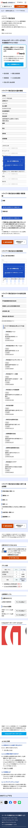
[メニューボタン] (25, 2)
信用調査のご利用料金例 (13, 584)
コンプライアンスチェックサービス (10, 820)
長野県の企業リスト (10, 10)
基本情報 (6, 73)
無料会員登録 (21, 6)
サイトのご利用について (14, 537)
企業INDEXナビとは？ (19, 242)
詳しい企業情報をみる (14, 64)
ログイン (21, 2)
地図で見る (5, 121)
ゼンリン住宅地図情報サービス (9, 824)
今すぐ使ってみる (14, 558)
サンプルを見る (20, 602)
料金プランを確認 (8, 768)
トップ (2, 10)
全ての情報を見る (13, 161)
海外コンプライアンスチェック (9, 822)
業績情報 (6, 78)
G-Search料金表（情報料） (13, 586)
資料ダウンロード (8, 6)
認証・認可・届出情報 (9, 82)
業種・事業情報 (16, 73)
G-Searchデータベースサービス (13, 734)
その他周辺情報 (16, 78)
